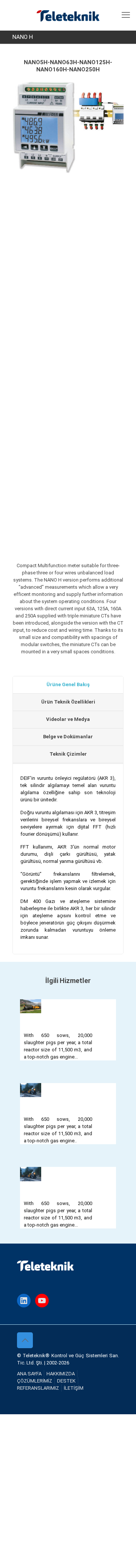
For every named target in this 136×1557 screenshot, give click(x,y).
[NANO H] (58, 231)
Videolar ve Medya (68, 719)
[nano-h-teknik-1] (68, 501)
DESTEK (66, 1381)
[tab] (68, 685)
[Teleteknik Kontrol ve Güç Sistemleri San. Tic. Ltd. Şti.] (68, 15)
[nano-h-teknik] (68, 412)
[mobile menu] (125, 15)
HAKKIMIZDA (60, 1373)
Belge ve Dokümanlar (68, 736)
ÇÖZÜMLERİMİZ (34, 1381)
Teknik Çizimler (68, 754)
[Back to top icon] (25, 1340)
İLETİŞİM (73, 1388)
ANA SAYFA (29, 1373)
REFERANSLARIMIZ (38, 1388)
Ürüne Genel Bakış (68, 684)
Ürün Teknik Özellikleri (68, 702)
